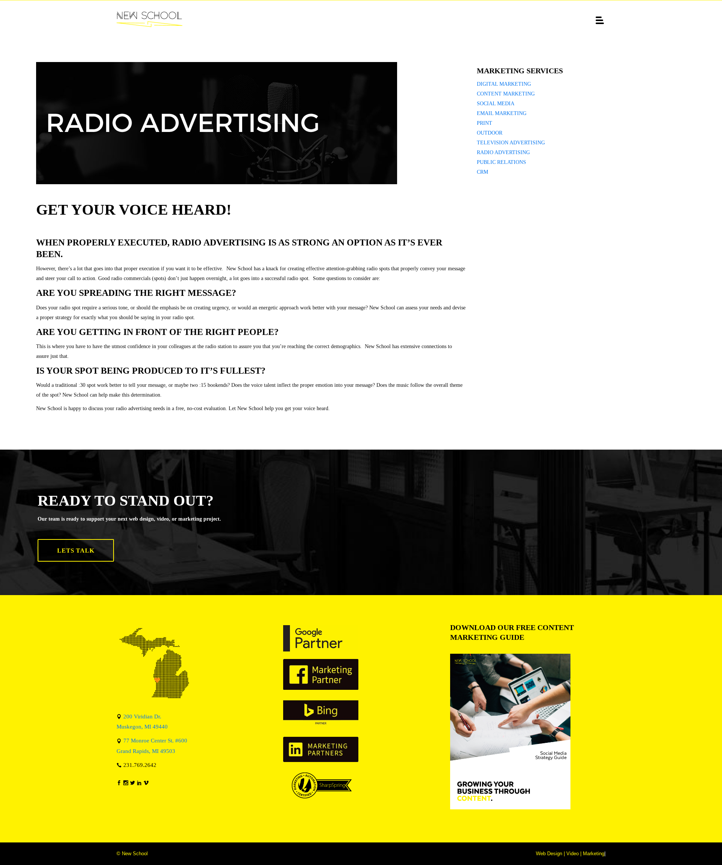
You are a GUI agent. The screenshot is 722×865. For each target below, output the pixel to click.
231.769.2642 (139, 765)
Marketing (593, 853)
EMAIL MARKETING (501, 113)
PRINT (484, 123)
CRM (482, 172)
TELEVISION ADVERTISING (511, 142)
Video (572, 853)
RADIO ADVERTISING (503, 152)
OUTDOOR (489, 133)
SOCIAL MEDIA (495, 103)
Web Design (549, 853)
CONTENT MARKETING (506, 94)
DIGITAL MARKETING (504, 84)
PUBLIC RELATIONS (501, 162)
